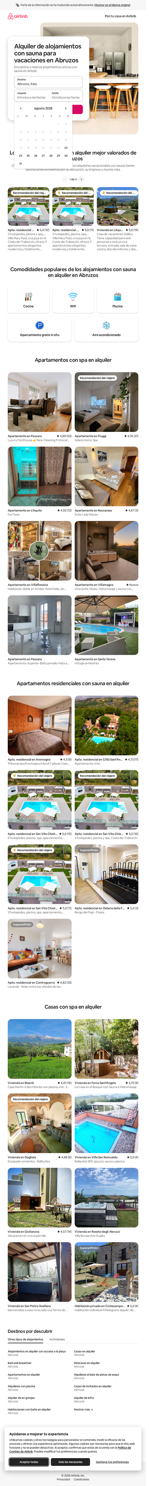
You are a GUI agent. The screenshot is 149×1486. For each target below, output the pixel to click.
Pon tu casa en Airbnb (120, 16)
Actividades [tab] (57, 1339)
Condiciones (81, 1479)
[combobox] (48, 84)
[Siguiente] (81, 179)
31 (20, 163)
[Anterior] (65, 179)
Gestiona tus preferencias (112, 1462)
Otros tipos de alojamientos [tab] (25, 1339)
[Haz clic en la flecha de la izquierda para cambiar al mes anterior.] (21, 108)
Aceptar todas (29, 1462)
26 (35, 155)
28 (50, 155)
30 (66, 155)
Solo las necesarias (70, 1462)
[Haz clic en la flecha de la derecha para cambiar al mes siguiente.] (65, 108)
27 (43, 155)
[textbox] (31, 97)
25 (28, 155)
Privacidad (63, 1479)
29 (58, 155)
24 (20, 155)
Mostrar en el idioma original (112, 5)
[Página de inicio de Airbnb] (18, 16)
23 (66, 148)
